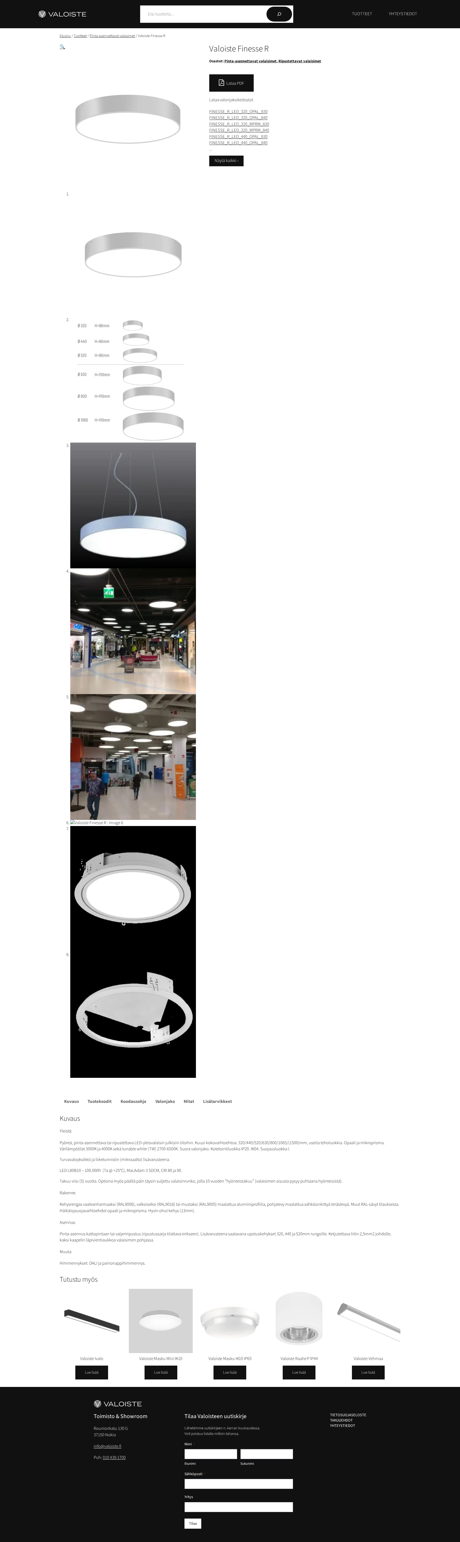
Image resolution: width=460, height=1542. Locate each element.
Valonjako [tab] (165, 1101)
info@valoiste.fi (107, 1446)
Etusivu (65, 36)
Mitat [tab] (189, 1101)
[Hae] (279, 14)
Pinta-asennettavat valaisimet (112, 36)
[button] (62, 47)
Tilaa (193, 1523)
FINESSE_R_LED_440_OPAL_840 (238, 143)
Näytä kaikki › (226, 160)
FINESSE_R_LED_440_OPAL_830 (238, 136)
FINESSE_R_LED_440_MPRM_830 (239, 149)
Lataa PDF (234, 83)
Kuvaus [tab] (71, 1101)
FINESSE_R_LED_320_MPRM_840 (239, 130)
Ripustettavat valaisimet (299, 61)
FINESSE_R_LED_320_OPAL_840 (238, 118)
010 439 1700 (114, 1457)
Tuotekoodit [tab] (100, 1101)
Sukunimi (247, 1463)
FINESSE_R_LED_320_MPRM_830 (239, 124)
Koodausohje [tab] (133, 1101)
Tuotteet (80, 36)
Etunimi (190, 1463)
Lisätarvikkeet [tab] (217, 1101)
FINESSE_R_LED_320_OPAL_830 (238, 111)
